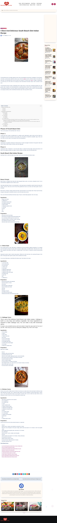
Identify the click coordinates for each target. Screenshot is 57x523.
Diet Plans (33, 3)
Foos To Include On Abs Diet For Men (8, 447)
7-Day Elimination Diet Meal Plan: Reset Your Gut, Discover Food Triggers (48, 90)
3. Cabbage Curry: (6, 118)
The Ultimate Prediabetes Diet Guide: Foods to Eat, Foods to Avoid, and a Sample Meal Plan (48, 49)
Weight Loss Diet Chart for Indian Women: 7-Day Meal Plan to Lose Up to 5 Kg (48, 83)
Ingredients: (6, 113)
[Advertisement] (21, 21)
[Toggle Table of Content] (40, 106)
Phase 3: (4, 110)
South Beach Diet (3, 28)
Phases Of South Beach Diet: (6, 107)
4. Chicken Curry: (5, 124)
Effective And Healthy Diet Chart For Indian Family (48, 95)
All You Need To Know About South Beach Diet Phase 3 (34, 508)
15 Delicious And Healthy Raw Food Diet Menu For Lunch (11, 448)
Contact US (39, 4)
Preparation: (6, 114)
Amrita (4, 35)
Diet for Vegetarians (26, 3)
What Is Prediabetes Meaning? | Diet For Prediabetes (48, 77)
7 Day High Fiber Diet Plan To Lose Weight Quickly (48, 72)
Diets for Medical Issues (24, 4)
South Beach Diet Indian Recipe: (6, 111)
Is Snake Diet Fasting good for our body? (9, 452)
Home (20, 3)
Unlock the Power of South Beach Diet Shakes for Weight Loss (21, 508)
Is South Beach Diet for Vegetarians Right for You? (7, 508)
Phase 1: (4, 108)
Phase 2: (4, 109)
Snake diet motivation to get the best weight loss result (11, 451)
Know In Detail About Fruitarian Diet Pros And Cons (10, 455)
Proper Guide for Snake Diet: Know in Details (9, 454)
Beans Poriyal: (5, 112)
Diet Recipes (39, 3)
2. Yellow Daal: (5, 115)
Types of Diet (32, 4)
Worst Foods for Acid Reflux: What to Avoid (48, 61)
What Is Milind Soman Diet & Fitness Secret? (9, 456)
